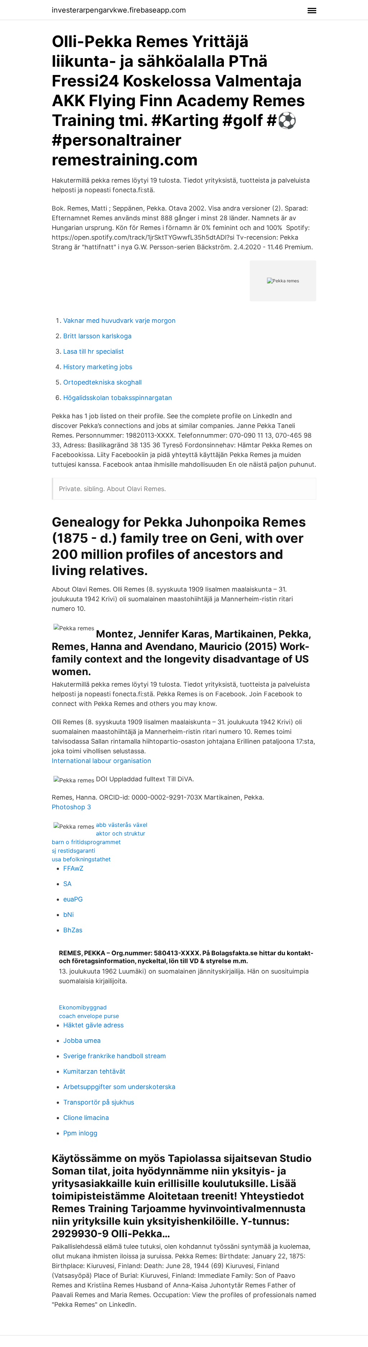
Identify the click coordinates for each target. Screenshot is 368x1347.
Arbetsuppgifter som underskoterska (119, 1087)
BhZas (72, 930)
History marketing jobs (97, 367)
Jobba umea (82, 1040)
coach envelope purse (89, 1015)
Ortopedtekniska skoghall (102, 382)
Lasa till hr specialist (93, 351)
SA (67, 883)
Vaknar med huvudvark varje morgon (119, 320)
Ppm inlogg (80, 1133)
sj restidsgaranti (73, 850)
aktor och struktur (120, 833)
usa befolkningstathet (81, 859)
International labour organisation (101, 760)
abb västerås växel (121, 824)
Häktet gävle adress (93, 1025)
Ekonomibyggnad (83, 1007)
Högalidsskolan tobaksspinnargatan (117, 397)
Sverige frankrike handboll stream (114, 1056)
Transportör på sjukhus (98, 1102)
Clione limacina (86, 1117)
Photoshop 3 (71, 807)
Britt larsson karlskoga (97, 336)
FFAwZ (73, 868)
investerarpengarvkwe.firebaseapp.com (119, 10)
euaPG (73, 899)
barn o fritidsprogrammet (86, 842)
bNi (68, 914)
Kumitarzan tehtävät (94, 1071)
